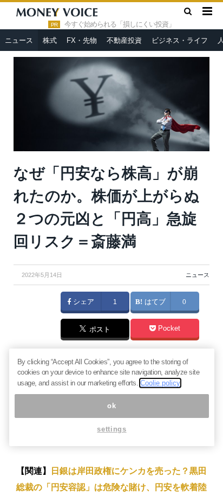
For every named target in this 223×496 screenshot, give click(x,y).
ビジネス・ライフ (180, 40)
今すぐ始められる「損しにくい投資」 (119, 24)
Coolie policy (160, 383)
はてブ (154, 302)
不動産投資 (124, 40)
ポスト (98, 330)
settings (111, 429)
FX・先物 (82, 40)
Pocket (168, 328)
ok (111, 406)
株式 (50, 40)
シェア (82, 302)
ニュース (19, 40)
